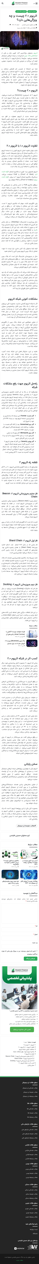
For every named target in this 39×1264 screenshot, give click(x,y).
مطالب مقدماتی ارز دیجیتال (30, 1088)
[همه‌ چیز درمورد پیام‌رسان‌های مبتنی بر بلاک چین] (10, 874)
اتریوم (35, 53)
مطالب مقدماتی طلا (32, 1109)
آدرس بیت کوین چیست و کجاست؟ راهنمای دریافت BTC (30, 862)
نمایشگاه (35, 1234)
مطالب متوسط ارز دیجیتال (26, 826)
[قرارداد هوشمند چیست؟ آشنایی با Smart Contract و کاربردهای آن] (31, 634)
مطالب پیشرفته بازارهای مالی (30, 1138)
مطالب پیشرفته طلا (32, 1117)
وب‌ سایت (34, 943)
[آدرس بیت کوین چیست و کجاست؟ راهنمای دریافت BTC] (28, 854)
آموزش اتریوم (32, 11)
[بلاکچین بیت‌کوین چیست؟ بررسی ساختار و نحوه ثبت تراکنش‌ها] (10, 854)
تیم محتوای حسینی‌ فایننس (28, 25)
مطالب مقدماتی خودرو (31, 1209)
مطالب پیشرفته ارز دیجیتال (30, 1096)
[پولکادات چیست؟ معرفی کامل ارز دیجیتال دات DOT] (28, 874)
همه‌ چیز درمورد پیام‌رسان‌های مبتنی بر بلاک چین (10, 882)
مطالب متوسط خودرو (32, 1213)
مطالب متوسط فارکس (32, 1155)
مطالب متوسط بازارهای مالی (30, 1134)
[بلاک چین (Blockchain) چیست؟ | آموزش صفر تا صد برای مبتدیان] (31, 643)
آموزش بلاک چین (21, 11)
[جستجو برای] (3, 4)
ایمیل (35, 934)
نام (36, 926)
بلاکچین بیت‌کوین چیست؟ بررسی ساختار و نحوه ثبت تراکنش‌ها (11, 862)
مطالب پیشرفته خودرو (32, 1217)
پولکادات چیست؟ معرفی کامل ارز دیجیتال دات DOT (29, 882)
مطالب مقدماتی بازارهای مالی (30, 1130)
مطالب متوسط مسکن (32, 1194)
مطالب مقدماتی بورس (32, 1169)
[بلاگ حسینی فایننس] (20, 3)
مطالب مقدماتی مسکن (31, 1190)
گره (36, 230)
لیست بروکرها (34, 1229)
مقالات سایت (19, 1260)
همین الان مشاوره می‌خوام (22, 1029)
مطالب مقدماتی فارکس (31, 1150)
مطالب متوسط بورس (32, 1173)
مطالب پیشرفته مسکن (31, 1198)
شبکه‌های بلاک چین (30, 55)
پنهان (25, 1042)
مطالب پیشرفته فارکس (31, 1159)
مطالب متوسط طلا (33, 1113)
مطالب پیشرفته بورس (32, 1177)
